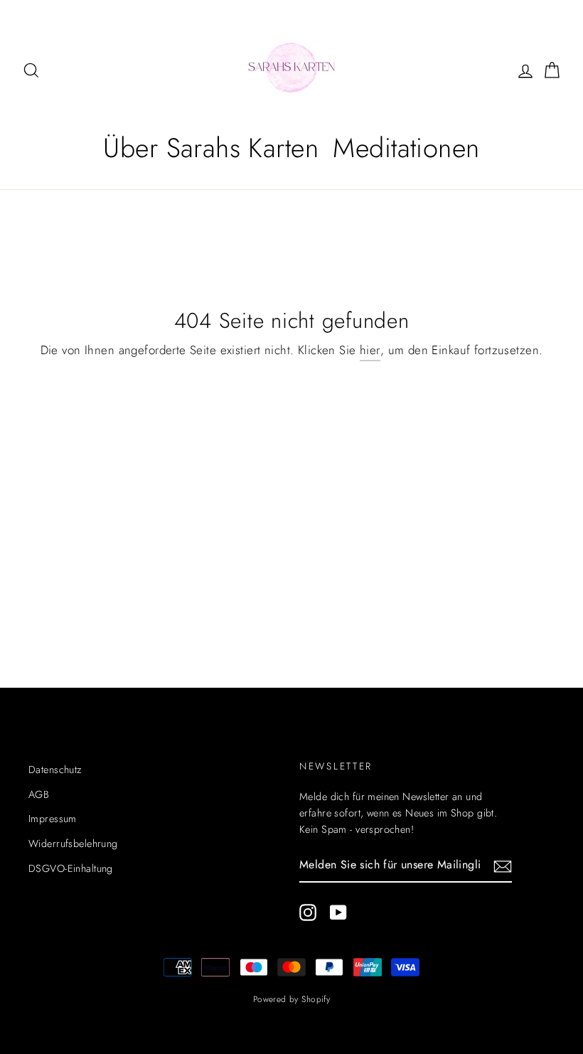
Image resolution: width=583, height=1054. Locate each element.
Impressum (52, 818)
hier (370, 349)
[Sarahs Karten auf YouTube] (338, 913)
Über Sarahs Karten (211, 147)
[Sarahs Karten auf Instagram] (307, 913)
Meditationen (406, 147)
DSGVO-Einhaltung (70, 868)
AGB (38, 794)
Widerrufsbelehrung (73, 843)
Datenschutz (55, 769)
